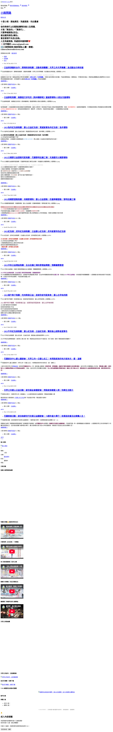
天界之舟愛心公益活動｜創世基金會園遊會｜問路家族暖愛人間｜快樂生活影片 (38, 390)
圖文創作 (14, 53)
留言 (13, 84)
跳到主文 (3, 17)
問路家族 (15, 366)
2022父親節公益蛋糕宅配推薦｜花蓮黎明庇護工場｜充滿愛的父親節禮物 (36, 157)
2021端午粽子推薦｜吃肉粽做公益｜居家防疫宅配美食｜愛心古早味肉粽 (36, 295)
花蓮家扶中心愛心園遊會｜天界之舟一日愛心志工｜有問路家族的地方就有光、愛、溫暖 (42, 359)
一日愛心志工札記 (19, 397)
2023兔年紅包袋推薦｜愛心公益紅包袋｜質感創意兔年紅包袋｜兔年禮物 (36, 127)
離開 (9, 729)
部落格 (6, 58)
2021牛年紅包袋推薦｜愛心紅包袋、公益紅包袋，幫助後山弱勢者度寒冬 (36, 331)
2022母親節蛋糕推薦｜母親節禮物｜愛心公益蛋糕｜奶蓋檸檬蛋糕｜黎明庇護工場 (39, 199)
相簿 (5, 56)
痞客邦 (10, 84)
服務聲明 (72, 709)
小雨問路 (6, 12)
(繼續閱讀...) (4, 81)
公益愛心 (13, 87)
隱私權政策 (65, 709)
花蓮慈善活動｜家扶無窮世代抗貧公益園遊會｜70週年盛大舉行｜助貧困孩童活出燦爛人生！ (44, 416)
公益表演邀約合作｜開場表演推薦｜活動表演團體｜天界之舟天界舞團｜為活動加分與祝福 (43, 68)
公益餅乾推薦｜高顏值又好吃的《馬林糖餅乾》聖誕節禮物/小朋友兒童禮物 (37, 97)
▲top (2, 90)
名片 (5, 60)
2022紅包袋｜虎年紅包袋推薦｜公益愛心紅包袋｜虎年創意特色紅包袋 (35, 231)
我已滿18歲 (4, 729)
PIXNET (44, 709)
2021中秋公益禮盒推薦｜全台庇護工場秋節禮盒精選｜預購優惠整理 (34, 265)
